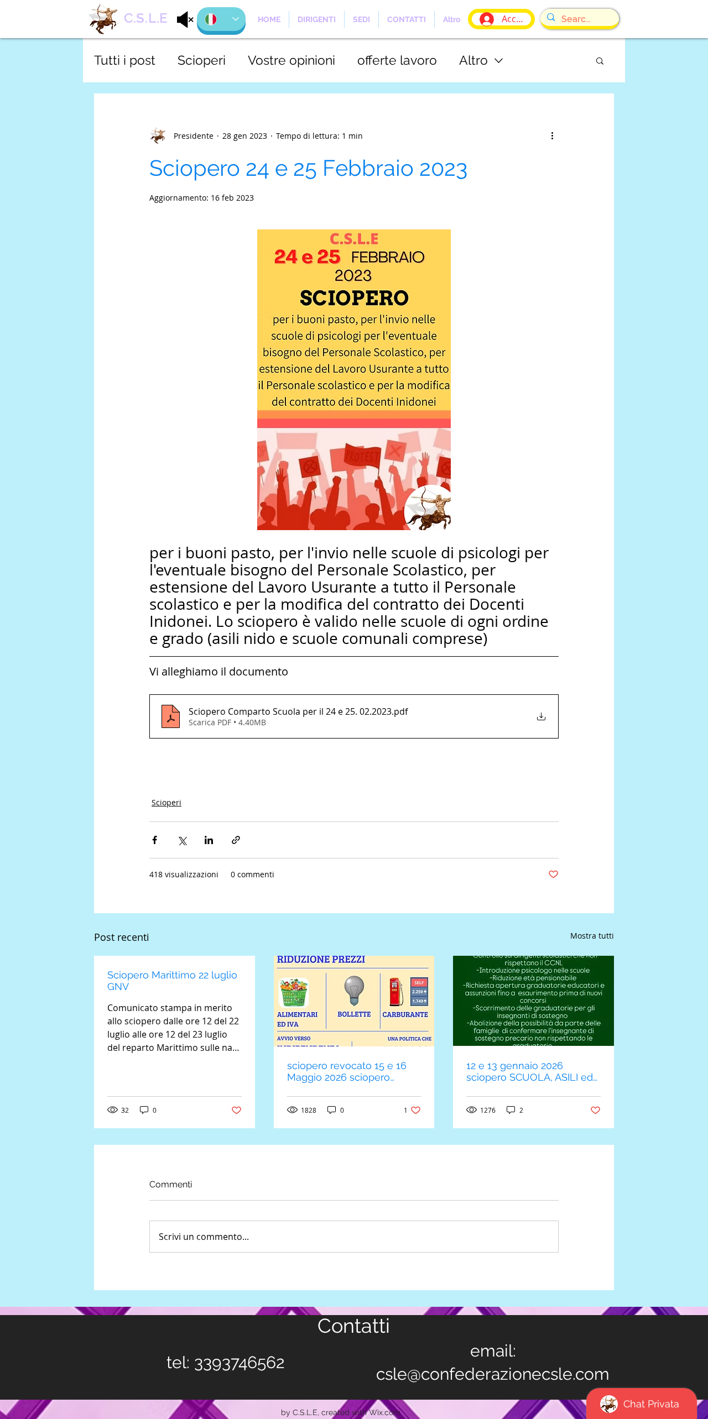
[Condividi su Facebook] (154, 840)
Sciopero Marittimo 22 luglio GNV (172, 980)
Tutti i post (124, 60)
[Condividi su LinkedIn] (209, 840)
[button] (600, 60)
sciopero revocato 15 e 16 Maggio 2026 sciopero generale (347, 1071)
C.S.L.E (146, 18)
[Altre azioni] (552, 135)
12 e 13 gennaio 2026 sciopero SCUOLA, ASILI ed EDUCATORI (529, 1071)
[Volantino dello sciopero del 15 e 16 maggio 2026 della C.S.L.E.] (354, 1001)
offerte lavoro (397, 60)
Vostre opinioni (291, 60)
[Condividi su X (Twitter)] (181, 840)
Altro (473, 60)
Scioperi (202, 60)
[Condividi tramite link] (236, 840)
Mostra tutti (592, 935)
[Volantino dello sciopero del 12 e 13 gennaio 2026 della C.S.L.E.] (533, 1001)
